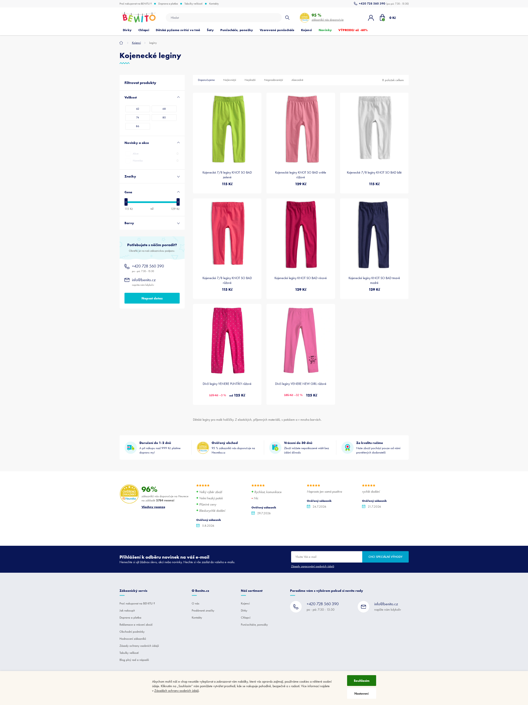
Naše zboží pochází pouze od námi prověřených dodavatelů (378, 447)
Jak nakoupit (127, 610)
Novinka (155, 161)
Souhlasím (361, 680)
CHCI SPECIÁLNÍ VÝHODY (385, 557)
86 (137, 126)
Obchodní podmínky (132, 631)
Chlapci (245, 617)
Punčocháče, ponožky (254, 624)
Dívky (244, 610)
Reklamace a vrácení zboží (136, 624)
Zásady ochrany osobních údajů (139, 646)
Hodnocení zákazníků (133, 639)
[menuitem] (127, 30)
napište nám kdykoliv (144, 281)
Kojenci (245, 603)
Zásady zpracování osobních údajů (312, 566)
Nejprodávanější (273, 80)
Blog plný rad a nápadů (134, 660)
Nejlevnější (229, 80)
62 (137, 109)
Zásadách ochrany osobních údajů (176, 691)
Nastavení (361, 693)
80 (164, 117)
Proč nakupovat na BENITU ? (136, 3)
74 (137, 117)
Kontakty (214, 3)
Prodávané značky (203, 610)
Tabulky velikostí (193, 3)
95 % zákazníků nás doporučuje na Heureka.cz (233, 447)
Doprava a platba (168, 3)
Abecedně (297, 80)
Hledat (287, 17)
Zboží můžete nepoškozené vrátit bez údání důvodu (306, 447)
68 (164, 109)
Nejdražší (250, 80)
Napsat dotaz (152, 298)
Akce (155, 154)
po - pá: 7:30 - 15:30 (148, 268)
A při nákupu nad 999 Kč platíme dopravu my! (159, 447)
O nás (195, 603)
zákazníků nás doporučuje (328, 17)
